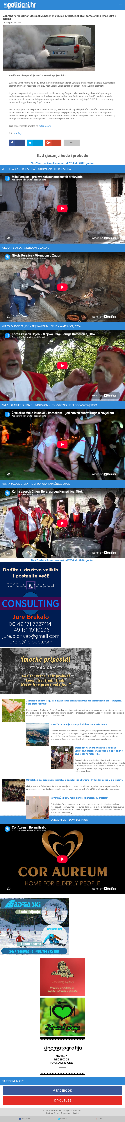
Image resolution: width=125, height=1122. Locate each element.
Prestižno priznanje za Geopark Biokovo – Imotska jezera (79, 724)
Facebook (64, 1090)
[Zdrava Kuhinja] (62, 1017)
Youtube (64, 1100)
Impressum (66, 1113)
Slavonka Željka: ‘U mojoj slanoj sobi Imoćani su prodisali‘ (79, 797)
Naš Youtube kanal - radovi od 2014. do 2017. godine (62, 560)
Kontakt (76, 1113)
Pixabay (17, 133)
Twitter (63, 1119)
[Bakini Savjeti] (62, 977)
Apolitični (20, 5)
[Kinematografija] (62, 1056)
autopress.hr (45, 126)
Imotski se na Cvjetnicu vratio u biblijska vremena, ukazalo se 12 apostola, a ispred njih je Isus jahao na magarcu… (99, 750)
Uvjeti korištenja (52, 1113)
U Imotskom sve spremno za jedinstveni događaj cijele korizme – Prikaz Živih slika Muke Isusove (74, 780)
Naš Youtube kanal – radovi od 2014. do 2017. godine (62, 163)
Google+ (102, 1119)
